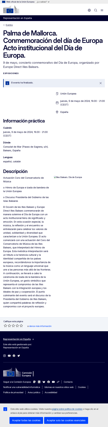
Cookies (82, 387)
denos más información (40, 326)
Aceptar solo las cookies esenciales (66, 420)
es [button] (89, 10)
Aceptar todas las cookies (26, 420)
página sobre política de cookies (67, 409)
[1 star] (5, 325)
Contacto (68, 382)
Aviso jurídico (34, 392)
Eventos (9, 25)
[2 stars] (7, 325)
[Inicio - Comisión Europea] (11, 9)
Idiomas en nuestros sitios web (59, 387)
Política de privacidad (13, 392)
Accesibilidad (51, 392)
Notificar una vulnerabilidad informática (21, 387)
